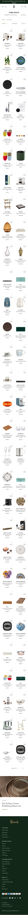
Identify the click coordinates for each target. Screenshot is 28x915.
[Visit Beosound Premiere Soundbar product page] (7, 269)
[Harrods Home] (14, 6)
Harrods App (5, 855)
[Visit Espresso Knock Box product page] (21, 148)
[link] (14, 786)
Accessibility (4, 902)
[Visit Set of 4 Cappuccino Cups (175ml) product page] (7, 668)
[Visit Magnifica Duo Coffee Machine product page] (21, 518)
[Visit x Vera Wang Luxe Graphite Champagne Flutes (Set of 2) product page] (7, 444)
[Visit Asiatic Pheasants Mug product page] (21, 344)
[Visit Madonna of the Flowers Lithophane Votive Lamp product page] (7, 220)
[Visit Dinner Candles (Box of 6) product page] (7, 172)
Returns (4, 845)
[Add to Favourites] (12, 28)
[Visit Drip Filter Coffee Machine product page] (7, 295)
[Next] (19, 768)
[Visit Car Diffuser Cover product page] (7, 77)
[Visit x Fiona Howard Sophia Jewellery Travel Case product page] (21, 469)
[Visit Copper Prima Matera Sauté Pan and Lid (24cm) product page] (21, 642)
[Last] (22, 768)
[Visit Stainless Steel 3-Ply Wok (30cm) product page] (7, 742)
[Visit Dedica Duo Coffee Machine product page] (7, 692)
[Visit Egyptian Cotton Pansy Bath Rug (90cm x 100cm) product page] (7, 566)
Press (3, 886)
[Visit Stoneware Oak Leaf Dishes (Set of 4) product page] (21, 124)
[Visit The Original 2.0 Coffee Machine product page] (7, 493)
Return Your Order (6, 850)
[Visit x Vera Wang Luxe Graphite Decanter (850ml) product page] (7, 244)
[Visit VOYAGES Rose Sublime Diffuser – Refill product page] (7, 100)
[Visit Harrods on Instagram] (12, 898)
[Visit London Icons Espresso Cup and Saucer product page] (7, 370)
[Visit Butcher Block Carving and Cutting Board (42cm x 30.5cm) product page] (7, 418)
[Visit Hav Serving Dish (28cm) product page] (21, 77)
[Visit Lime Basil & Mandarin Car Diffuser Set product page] (7, 618)
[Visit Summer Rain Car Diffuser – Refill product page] (21, 100)
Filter (23, 23)
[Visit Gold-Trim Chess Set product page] (21, 196)
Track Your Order (6, 848)
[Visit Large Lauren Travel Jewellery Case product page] (7, 642)
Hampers (4, 852)
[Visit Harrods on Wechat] (20, 898)
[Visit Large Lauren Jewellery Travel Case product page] (7, 591)
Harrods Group (5, 879)
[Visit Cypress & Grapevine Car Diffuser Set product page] (21, 742)
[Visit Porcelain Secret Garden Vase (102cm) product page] (21, 244)
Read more (23, 14)
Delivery (4, 843)
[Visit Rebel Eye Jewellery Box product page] (21, 52)
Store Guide (4, 832)
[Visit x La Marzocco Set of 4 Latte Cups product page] (7, 124)
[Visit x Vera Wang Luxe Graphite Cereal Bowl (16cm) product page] (21, 692)
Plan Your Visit (5, 830)
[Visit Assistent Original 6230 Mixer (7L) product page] (7, 717)
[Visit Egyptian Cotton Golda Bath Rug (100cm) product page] (21, 493)
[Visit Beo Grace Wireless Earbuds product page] (7, 542)
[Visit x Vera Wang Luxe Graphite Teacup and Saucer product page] (7, 344)
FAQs (3, 866)
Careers (4, 884)
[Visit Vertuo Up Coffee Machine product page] (7, 28)
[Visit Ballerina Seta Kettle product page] (21, 295)
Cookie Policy (5, 873)
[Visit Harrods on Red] (17, 898)
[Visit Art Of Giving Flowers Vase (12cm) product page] (21, 618)
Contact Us (4, 868)
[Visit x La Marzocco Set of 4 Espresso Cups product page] (7, 148)
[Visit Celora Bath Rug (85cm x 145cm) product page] (21, 566)
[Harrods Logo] (14, 822)
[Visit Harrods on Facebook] (10, 898)
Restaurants (4, 834)
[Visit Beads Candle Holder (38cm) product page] (7, 52)
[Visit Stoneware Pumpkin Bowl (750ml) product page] (7, 394)
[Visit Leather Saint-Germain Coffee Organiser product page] (21, 220)
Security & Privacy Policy (7, 906)
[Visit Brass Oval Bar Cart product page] (7, 196)
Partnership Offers (6, 864)
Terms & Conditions (6, 904)
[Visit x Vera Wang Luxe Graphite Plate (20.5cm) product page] (7, 469)
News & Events (5, 837)
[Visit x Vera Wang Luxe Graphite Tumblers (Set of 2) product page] (21, 418)
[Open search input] (5, 6)
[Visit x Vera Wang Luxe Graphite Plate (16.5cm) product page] (21, 542)
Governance (4, 888)
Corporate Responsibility (7, 882)
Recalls (3, 870)
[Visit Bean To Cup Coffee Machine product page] (21, 394)
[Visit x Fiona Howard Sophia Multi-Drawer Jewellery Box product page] (21, 269)
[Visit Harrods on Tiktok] (15, 898)
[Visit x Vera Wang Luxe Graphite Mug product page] (21, 444)
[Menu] (2, 6)
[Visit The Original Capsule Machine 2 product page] (21, 28)
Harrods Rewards (6, 861)
